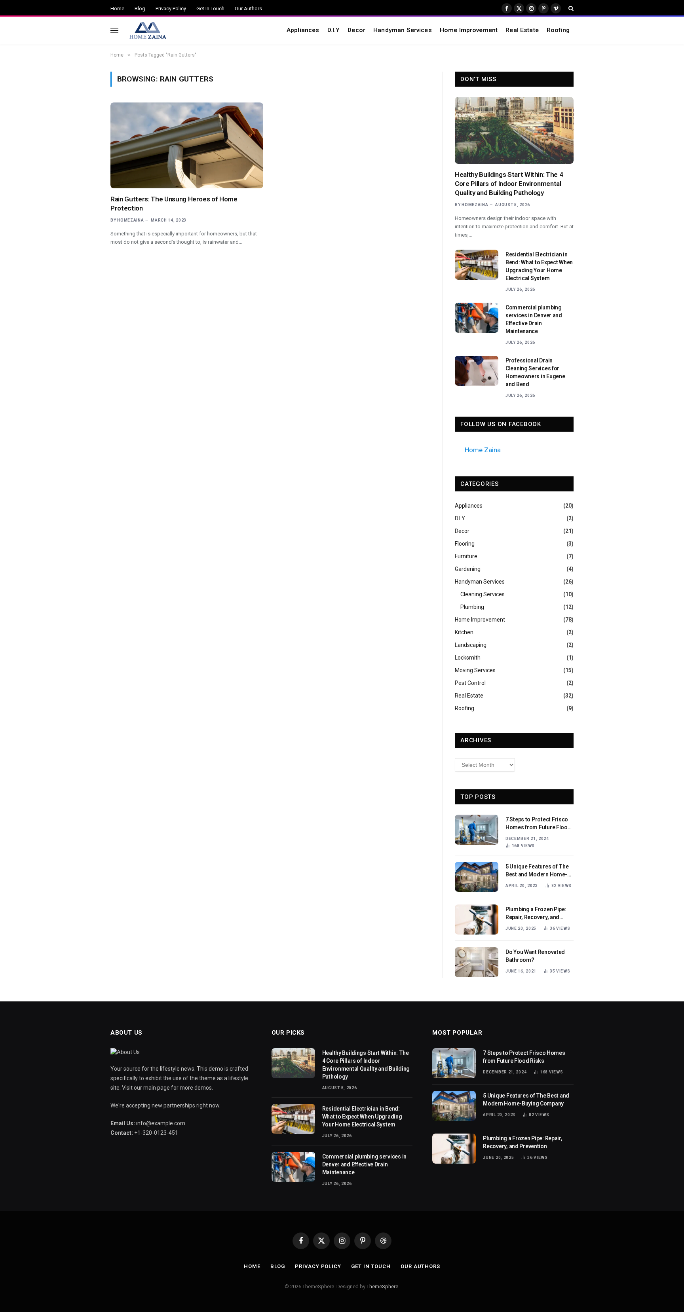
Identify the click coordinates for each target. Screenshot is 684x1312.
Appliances (303, 30)
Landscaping (470, 645)
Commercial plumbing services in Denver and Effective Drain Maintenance (533, 319)
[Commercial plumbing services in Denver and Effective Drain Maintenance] (476, 318)
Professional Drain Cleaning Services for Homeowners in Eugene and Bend (535, 372)
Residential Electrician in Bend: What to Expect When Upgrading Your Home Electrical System (539, 266)
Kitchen (464, 632)
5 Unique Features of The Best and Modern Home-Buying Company (536, 870)
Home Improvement (469, 30)
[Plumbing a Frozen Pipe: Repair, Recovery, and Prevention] (476, 919)
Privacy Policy (171, 8)
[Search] (570, 8)
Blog (140, 8)
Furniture (466, 556)
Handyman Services (402, 30)
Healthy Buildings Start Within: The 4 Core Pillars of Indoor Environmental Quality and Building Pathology (509, 184)
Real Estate (522, 30)
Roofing (558, 30)
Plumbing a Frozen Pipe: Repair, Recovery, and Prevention (535, 913)
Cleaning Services (482, 594)
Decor (356, 30)
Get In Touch (210, 8)
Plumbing (472, 607)
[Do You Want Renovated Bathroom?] (476, 962)
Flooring (465, 543)
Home (117, 8)
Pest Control (470, 683)
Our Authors (248, 8)
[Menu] (114, 30)
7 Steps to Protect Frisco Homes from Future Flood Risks (538, 823)
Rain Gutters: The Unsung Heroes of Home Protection (174, 203)
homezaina (130, 220)
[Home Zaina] (147, 30)
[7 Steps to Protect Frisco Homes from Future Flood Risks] (476, 830)
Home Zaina (483, 450)
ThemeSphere (382, 1286)
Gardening (468, 569)
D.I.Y (333, 30)
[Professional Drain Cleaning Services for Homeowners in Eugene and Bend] (476, 371)
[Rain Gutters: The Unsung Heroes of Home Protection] (186, 145)
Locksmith (468, 657)
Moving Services (475, 670)
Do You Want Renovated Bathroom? (535, 956)
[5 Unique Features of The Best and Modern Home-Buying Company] (476, 877)
